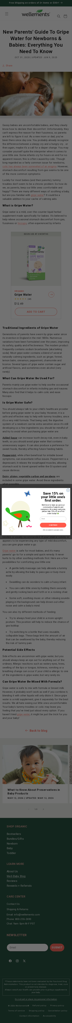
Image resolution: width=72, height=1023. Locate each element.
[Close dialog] (67, 490)
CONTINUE (53, 525)
